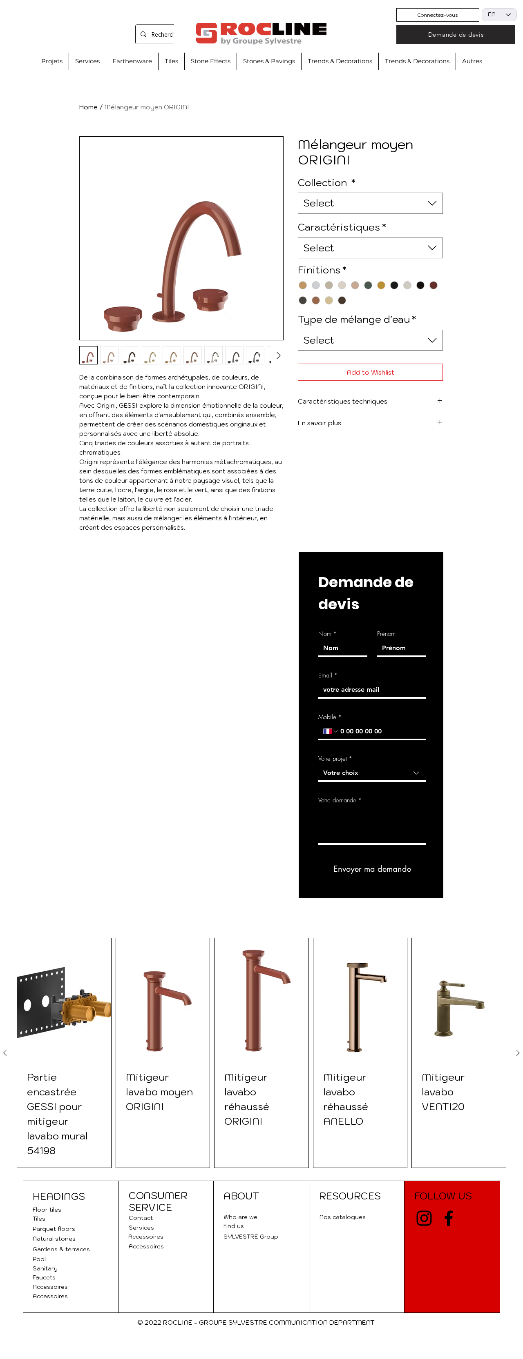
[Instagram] (424, 1218)
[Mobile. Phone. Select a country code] (331, 731)
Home (88, 107)
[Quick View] (64, 1000)
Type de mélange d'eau (357, 319)
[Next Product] (518, 1053)
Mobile (330, 717)
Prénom (386, 633)
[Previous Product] (5, 1053)
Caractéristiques (342, 226)
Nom (327, 633)
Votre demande (340, 800)
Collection (326, 182)
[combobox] (370, 203)
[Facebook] (448, 1218)
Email (327, 675)
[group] (261, 1052)
